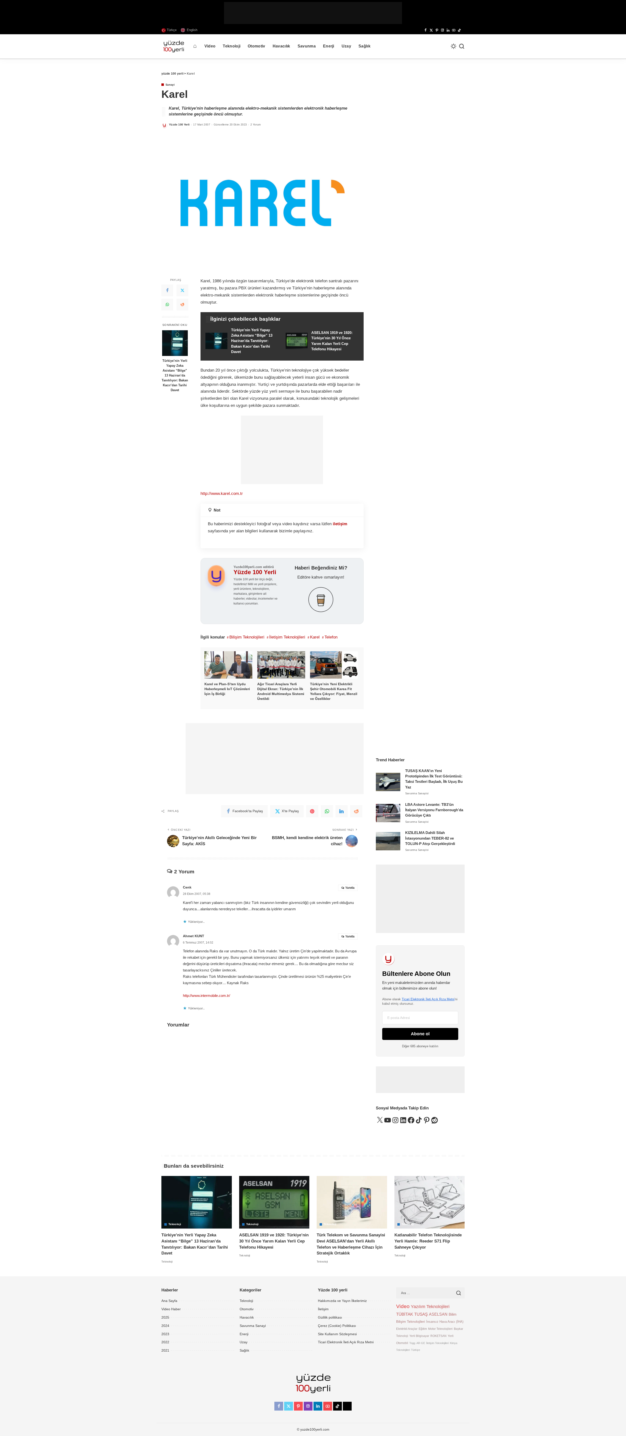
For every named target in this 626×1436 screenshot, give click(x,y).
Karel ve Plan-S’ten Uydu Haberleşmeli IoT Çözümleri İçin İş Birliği (227, 689)
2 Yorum (255, 124)
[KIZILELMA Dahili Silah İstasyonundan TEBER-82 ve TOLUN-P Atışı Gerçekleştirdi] (388, 841)
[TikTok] (459, 30)
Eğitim (423, 1328)
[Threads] (463, 30)
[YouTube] (454, 30)
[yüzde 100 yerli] (173, 46)
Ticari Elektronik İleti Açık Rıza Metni (428, 999)
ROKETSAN (438, 1335)
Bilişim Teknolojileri (246, 637)
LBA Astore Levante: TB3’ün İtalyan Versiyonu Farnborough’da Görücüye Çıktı (434, 810)
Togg (412, 1343)
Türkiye (415, 1349)
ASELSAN (438, 1314)
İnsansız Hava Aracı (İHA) (444, 1321)
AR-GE (420, 1343)
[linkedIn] (341, 811)
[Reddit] (182, 305)
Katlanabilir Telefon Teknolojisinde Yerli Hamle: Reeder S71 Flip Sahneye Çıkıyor (428, 1241)
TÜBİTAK (404, 1314)
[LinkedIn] (448, 30)
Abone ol (420, 1033)
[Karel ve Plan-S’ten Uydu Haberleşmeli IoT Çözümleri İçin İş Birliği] (228, 665)
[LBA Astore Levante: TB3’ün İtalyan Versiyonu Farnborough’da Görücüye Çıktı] (388, 813)
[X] (431, 30)
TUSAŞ (421, 1314)
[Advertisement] (313, 13)
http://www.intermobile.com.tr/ (206, 995)
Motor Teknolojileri (440, 1328)
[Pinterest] (437, 30)
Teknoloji (174, 1224)
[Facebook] (425, 30)
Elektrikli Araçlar (406, 1328)
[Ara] (462, 46)
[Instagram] (442, 30)
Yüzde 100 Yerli (179, 124)
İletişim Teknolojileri (287, 637)
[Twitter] (182, 290)
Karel (315, 637)
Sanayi (170, 84)
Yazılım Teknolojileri (430, 1306)
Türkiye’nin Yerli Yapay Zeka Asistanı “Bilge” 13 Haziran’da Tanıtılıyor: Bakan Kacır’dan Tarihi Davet (175, 375)
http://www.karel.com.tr (222, 493)
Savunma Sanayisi (417, 793)
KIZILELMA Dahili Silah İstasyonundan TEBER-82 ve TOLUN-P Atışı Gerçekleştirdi (430, 838)
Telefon (330, 637)
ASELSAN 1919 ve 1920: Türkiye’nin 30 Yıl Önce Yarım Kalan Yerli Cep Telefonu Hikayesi (274, 1241)
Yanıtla (350, 887)
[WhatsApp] (167, 305)
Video (403, 1306)
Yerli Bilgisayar (419, 1335)
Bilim (453, 1314)
